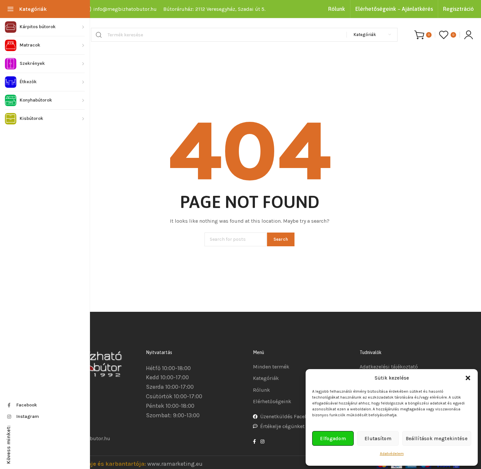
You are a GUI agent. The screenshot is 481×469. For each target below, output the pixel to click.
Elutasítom (378, 438)
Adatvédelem (392, 453)
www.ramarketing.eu (175, 463)
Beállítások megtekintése (437, 438)
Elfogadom (333, 438)
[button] (468, 378)
